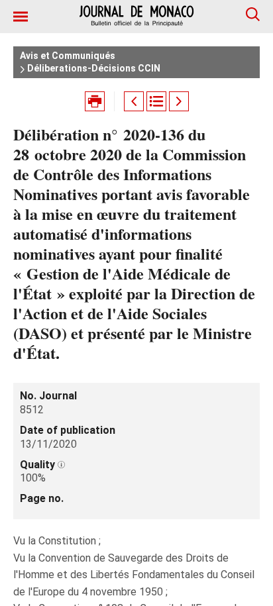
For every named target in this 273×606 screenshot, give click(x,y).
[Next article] (179, 101)
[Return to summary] (156, 101)
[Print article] (95, 101)
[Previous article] (134, 101)
